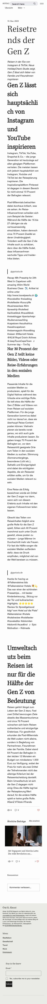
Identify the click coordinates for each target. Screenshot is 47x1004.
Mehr (20, 8)
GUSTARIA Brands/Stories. (13, 925)
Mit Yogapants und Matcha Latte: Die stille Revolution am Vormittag (23, 852)
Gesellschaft (8, 941)
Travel (5, 945)
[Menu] (41, 3)
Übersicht (9, 8)
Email (8, 968)
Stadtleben (7, 938)
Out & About (9, 907)
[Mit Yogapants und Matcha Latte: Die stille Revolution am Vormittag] (23, 836)
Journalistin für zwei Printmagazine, (14, 915)
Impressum (7, 952)
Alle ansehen (34, 821)
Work (5, 949)
